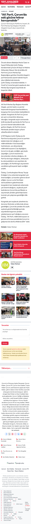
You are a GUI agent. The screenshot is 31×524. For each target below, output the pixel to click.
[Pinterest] (12, 434)
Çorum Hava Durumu (20, 440)
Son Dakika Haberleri (8, 457)
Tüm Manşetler (22, 451)
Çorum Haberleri (7, 495)
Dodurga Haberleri (8, 499)
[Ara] (26, 2)
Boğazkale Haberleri (8, 494)
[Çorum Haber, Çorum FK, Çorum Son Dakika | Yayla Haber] (9, 2)
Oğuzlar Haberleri (8, 509)
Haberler (4, 11)
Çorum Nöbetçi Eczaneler (6, 440)
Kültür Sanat (19, 504)
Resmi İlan (10, 471)
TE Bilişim (27, 505)
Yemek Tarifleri (7, 520)
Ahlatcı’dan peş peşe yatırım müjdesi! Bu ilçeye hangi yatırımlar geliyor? (22, 288)
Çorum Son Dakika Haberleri (10, 497)
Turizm (19, 517)
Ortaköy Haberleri (8, 510)
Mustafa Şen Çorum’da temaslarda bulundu (22, 316)
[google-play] (19, 463)
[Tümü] (29, 368)
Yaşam (20, 518)
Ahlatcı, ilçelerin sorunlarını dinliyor (6, 286)
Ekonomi (5, 500)
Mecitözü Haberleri (8, 507)
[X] (9, 434)
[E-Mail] (12, 267)
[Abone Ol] (25, 58)
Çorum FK (25, 469)
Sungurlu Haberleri (8, 517)
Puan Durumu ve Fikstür (6, 452)
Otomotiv (20, 512)
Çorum (3, 7)
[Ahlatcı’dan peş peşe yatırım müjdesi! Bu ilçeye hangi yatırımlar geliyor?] (23, 281)
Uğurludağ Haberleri (8, 518)
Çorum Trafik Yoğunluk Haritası (21, 446)
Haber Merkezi (15, 264)
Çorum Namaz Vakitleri (6, 446)
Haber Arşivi (21, 457)
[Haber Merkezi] (5, 265)
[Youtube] (21, 434)
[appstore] (10, 463)
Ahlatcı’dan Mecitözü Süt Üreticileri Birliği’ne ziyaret (8, 317)
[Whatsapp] (24, 434)
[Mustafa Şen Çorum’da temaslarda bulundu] (23, 310)
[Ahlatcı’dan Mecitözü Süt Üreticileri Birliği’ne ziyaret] (8, 310)
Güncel (14, 500)
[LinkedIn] (18, 434)
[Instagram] (15, 434)
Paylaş (5, 57)
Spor (13, 515)
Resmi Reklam (19, 471)
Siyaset (11, 11)
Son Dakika (11, 7)
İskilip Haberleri (7, 502)
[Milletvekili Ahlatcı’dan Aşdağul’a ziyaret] (23, 297)
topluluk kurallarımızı (17, 349)
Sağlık (15, 513)
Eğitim (19, 499)
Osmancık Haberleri (8, 512)
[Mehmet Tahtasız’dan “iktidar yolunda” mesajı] (8, 297)
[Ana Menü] (28, 2)
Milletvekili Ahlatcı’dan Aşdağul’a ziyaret (22, 302)
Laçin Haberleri (7, 505)
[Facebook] (6, 434)
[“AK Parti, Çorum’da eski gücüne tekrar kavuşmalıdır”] (15, 46)
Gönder (5, 343)
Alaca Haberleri (7, 491)
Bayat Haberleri (7, 492)
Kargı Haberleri (7, 504)
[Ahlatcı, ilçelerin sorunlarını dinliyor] (8, 281)
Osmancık (20, 7)
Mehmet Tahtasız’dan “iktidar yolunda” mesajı (7, 302)
